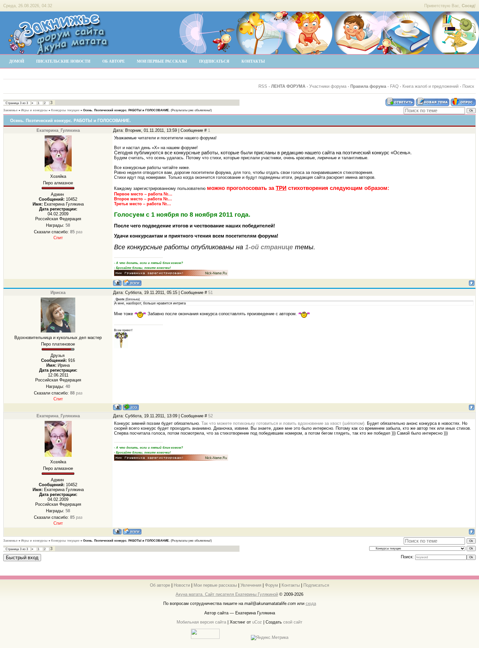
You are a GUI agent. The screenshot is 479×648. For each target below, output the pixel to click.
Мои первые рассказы (215, 585)
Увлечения (250, 585)
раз (76, 231)
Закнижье (10, 110)
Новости (182, 585)
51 (210, 292)
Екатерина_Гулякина (58, 130)
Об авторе (160, 585)
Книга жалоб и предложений (430, 86)
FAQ (394, 86)
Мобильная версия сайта (201, 622)
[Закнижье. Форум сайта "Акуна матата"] (58, 52)
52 (210, 415)
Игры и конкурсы (34, 110)
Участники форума (327, 86)
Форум (271, 585)
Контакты (291, 585)
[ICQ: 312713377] (131, 407)
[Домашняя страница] (132, 283)
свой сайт (292, 622)
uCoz (257, 622)
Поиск (468, 86)
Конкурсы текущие (65, 110)
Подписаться (316, 585)
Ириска (58, 292)
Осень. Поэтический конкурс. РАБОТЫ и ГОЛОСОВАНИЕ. (126, 110)
